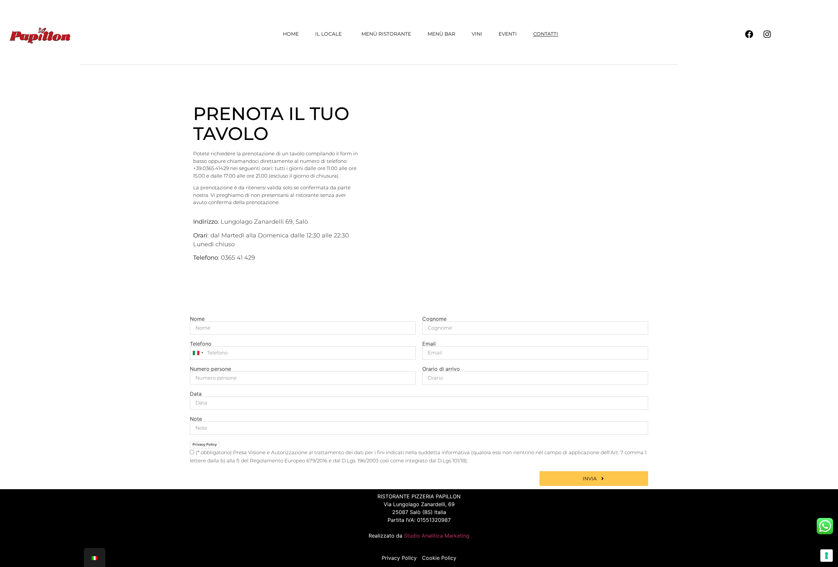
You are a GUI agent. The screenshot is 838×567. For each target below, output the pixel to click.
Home (291, 34)
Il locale (328, 34)
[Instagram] (767, 34)
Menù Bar (441, 34)
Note (196, 418)
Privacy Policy (204, 444)
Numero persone (210, 368)
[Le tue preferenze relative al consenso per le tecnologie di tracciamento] (826, 555)
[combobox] (197, 353)
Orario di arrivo (441, 368)
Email (429, 343)
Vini (477, 34)
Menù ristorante (386, 34)
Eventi (508, 34)
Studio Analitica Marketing (436, 535)
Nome (197, 318)
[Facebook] (749, 34)
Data (196, 393)
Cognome (434, 318)
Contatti (545, 34)
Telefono (200, 343)
